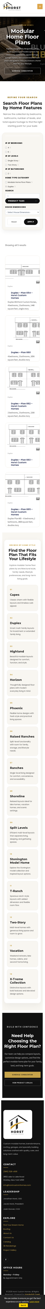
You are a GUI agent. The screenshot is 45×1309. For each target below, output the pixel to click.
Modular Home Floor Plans (19, 182)
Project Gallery (9, 1250)
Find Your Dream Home (13, 1225)
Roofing (6, 1229)
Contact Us (8, 1237)
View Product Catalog (22, 1083)
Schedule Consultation (22, 71)
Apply (30, 221)
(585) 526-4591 (10, 1171)
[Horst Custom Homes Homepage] (17, 1125)
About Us (7, 1233)
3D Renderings (9, 1246)
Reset (14, 221)
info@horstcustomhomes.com (17, 1185)
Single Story (13, 160)
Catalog (7, 1241)
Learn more (34, 1301)
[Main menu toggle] (40, 6)
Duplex (11, 186)
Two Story (12, 165)
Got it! (23, 1305)
